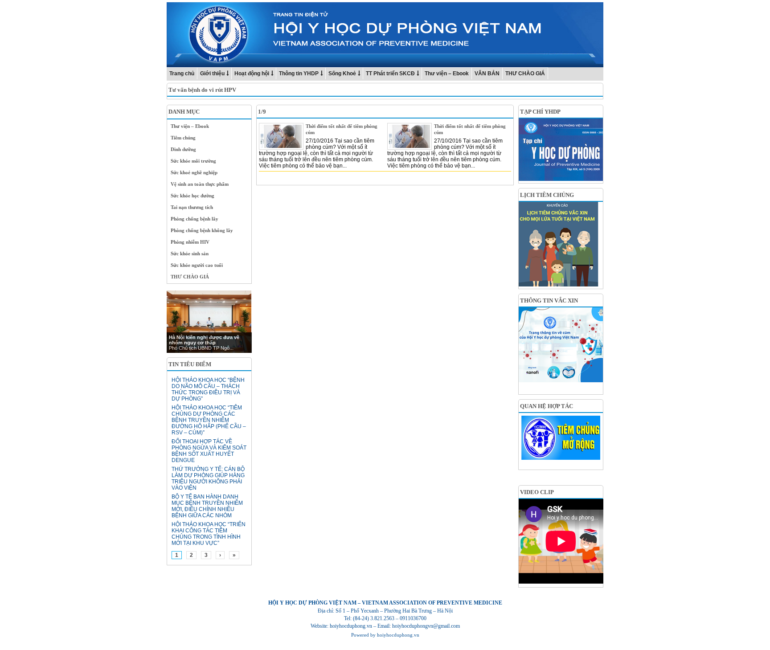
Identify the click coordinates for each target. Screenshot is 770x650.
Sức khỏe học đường (192, 195)
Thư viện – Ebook (447, 73)
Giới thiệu (212, 73)
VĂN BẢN (487, 73)
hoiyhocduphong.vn (398, 635)
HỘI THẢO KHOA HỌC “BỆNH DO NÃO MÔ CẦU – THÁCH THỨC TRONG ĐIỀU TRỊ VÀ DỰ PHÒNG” (208, 389)
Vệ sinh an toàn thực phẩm (200, 184)
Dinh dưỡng (183, 149)
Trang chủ (181, 73)
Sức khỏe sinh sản (190, 253)
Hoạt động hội (251, 73)
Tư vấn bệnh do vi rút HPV (202, 89)
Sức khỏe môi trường (193, 161)
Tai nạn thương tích (192, 207)
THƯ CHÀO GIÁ (525, 73)
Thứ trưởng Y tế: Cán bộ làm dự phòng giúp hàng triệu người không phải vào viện (208, 478)
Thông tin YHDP (299, 73)
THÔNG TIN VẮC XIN (549, 300)
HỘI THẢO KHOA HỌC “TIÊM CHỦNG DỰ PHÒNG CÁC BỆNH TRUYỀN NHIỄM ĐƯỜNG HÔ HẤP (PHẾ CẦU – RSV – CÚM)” (209, 420)
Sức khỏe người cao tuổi (197, 265)
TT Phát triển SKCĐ (390, 73)
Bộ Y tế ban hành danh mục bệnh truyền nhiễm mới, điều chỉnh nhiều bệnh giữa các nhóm (207, 506)
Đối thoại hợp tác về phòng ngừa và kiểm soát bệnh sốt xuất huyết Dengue (209, 450)
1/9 (262, 111)
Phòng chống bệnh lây (194, 218)
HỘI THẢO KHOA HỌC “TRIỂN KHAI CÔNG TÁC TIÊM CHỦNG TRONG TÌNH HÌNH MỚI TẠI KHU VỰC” (209, 533)
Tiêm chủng (183, 137)
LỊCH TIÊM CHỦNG (547, 195)
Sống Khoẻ (342, 73)
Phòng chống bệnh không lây (202, 230)
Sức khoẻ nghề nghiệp (194, 172)
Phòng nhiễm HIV (190, 242)
